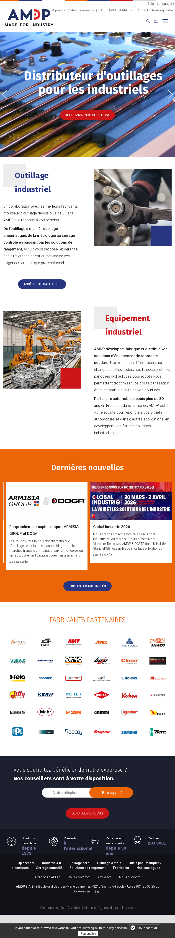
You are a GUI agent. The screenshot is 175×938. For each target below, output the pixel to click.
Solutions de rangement (87, 868)
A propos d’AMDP (47, 877)
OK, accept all (147, 928)
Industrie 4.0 (51, 863)
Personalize (88, 933)
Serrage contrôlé (49, 868)
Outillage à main (109, 863)
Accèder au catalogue (42, 284)
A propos (58, 10)
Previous (8, 94)
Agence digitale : (110, 908)
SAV (101, 10)
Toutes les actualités (87, 586)
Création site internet (82, 908)
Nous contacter (78, 877)
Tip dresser (26, 863)
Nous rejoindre (162, 10)
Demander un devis (87, 813)
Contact (142, 10)
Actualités (105, 877)
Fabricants (121, 868)
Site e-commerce (81, 10)
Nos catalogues (148, 868)
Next (168, 94)
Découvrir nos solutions (87, 115)
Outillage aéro (79, 863)
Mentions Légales (52, 908)
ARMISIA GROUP (121, 10)
